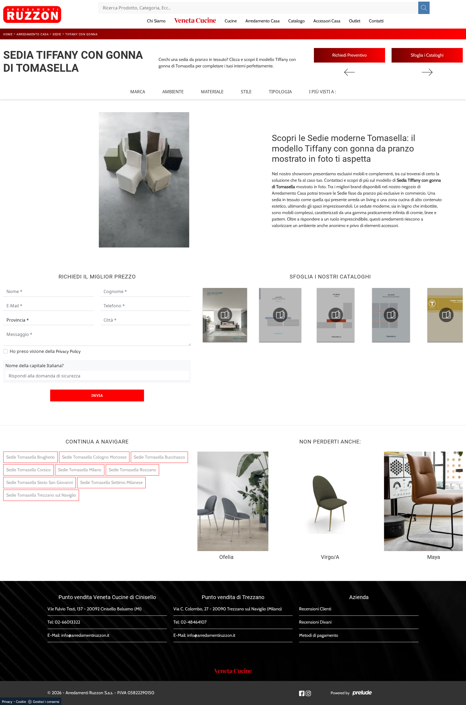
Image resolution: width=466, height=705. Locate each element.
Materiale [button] (212, 92)
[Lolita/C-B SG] (349, 72)
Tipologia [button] (280, 92)
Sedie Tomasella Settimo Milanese (111, 482)
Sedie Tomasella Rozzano (132, 469)
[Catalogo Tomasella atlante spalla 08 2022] (391, 315)
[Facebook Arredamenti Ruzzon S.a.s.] (301, 693)
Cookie (21, 701)
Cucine (231, 20)
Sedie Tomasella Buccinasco (159, 457)
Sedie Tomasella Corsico (28, 469)
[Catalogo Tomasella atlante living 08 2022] (335, 315)
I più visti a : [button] (322, 92)
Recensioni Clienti (315, 608)
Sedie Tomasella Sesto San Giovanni (39, 482)
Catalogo (296, 20)
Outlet (354, 20)
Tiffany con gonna (81, 34)
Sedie (57, 34)
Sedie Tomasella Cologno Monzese (94, 457)
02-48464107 (194, 622)
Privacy (7, 701)
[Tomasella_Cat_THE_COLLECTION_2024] (224, 315)
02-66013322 (67, 622)
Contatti (376, 20)
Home (7, 34)
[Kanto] (427, 72)
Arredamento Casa (262, 20)
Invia (97, 395)
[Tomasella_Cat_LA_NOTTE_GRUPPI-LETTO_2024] (280, 315)
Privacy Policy (68, 351)
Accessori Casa (326, 20)
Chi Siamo (156, 20)
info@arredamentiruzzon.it (85, 635)
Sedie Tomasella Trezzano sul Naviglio (41, 495)
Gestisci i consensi (46, 701)
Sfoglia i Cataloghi (427, 55)
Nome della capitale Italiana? (34, 366)
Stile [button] (246, 92)
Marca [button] (137, 92)
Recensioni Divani (315, 622)
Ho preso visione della (45, 351)
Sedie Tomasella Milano (79, 469)
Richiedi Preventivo (349, 55)
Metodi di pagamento (318, 635)
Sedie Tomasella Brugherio (30, 457)
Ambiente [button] (173, 92)
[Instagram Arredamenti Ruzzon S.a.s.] (308, 693)
